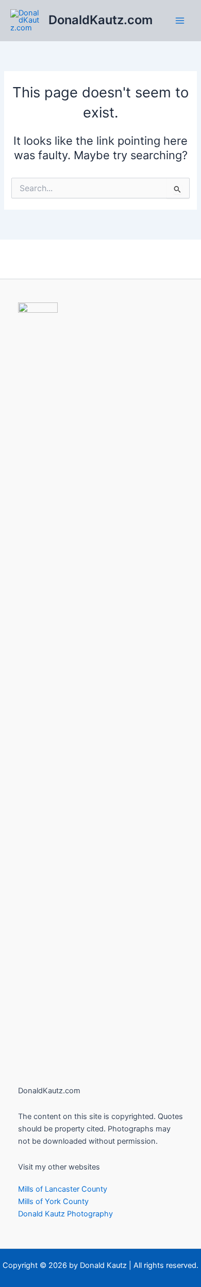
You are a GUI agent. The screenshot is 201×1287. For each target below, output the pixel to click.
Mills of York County (53, 1201)
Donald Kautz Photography (65, 1213)
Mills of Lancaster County (62, 1189)
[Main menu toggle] (180, 20)
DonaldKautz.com (100, 19)
